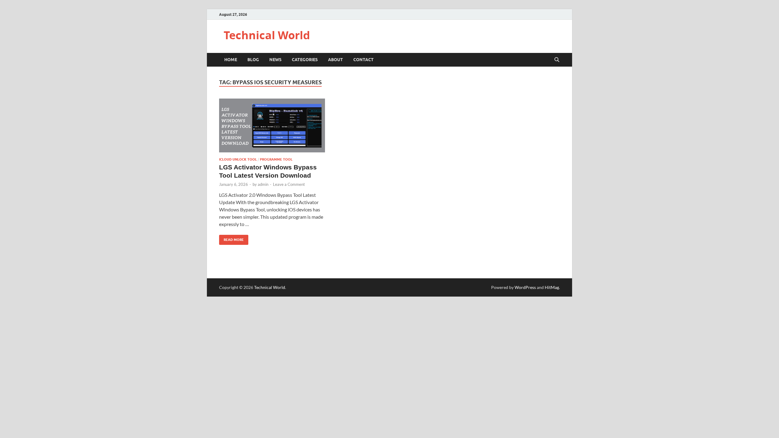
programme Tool (276, 159)
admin (263, 184)
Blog (253, 59)
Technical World (267, 35)
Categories (305, 59)
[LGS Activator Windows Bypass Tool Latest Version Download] (272, 125)
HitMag (552, 287)
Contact (363, 59)
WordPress (525, 287)
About (335, 59)
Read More (231, 238)
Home (230, 59)
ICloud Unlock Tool (238, 159)
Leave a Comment (289, 184)
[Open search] (556, 60)
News (275, 59)
